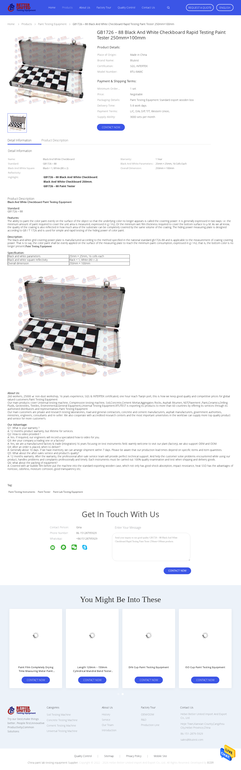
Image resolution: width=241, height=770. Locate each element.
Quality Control (126, 7)
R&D (143, 719)
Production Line (150, 725)
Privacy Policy (133, 756)
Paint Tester (44, 491)
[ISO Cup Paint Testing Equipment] (205, 635)
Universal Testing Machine (62, 731)
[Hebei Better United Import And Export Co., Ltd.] (55, 548)
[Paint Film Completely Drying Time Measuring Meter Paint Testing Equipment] (35, 635)
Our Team (108, 725)
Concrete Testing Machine (62, 720)
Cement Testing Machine (61, 725)
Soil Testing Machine (59, 714)
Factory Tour (104, 7)
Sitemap (109, 756)
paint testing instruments (21, 491)
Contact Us (148, 7)
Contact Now (111, 127)
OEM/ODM (147, 714)
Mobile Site (160, 756)
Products (67, 7)
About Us (84, 7)
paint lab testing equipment (68, 491)
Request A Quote (199, 7)
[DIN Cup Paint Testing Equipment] (148, 635)
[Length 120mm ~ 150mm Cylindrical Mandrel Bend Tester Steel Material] (92, 635)
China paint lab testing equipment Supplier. (53, 762)
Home (52, 7)
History (106, 714)
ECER (210, 762)
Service (106, 719)
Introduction (109, 730)
